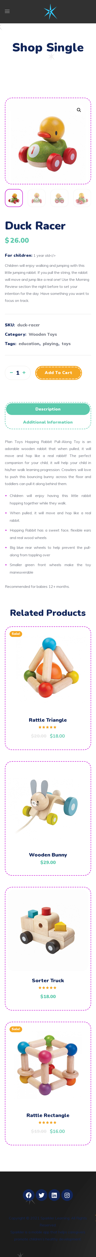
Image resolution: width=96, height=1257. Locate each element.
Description (48, 409)
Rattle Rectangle (48, 1115)
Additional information (48, 422)
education (29, 343)
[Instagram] (67, 1195)
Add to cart (58, 372)
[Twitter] (41, 1195)
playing (50, 343)
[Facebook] (28, 1195)
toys (66, 343)
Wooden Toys (43, 334)
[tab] (48, 409)
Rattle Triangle (48, 720)
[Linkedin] (54, 1195)
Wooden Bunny (48, 854)
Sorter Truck (48, 980)
